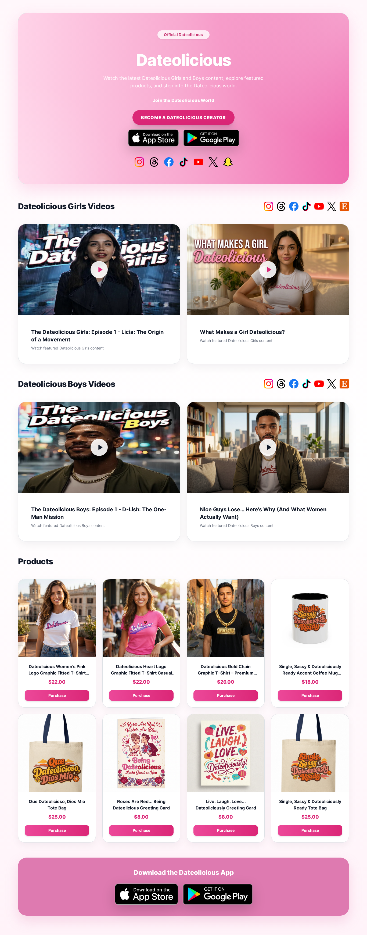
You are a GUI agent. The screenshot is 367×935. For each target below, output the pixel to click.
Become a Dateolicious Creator (183, 117)
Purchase (57, 695)
